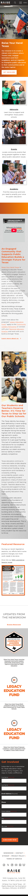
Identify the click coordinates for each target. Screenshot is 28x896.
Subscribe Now (10, 840)
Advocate (14, 109)
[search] (15, 2)
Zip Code (7, 826)
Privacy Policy (18, 856)
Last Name (8, 785)
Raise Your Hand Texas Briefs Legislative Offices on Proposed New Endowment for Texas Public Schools (14, 706)
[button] (9, 72)
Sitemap (5, 856)
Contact (19, 853)
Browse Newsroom (14, 624)
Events (14, 149)
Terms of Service (14, 859)
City (6, 818)
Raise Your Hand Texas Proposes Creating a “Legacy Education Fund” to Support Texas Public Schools (14, 748)
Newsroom (8, 853)
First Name (8, 777)
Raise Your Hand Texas (10, 267)
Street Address (9, 811)
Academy (14, 189)
